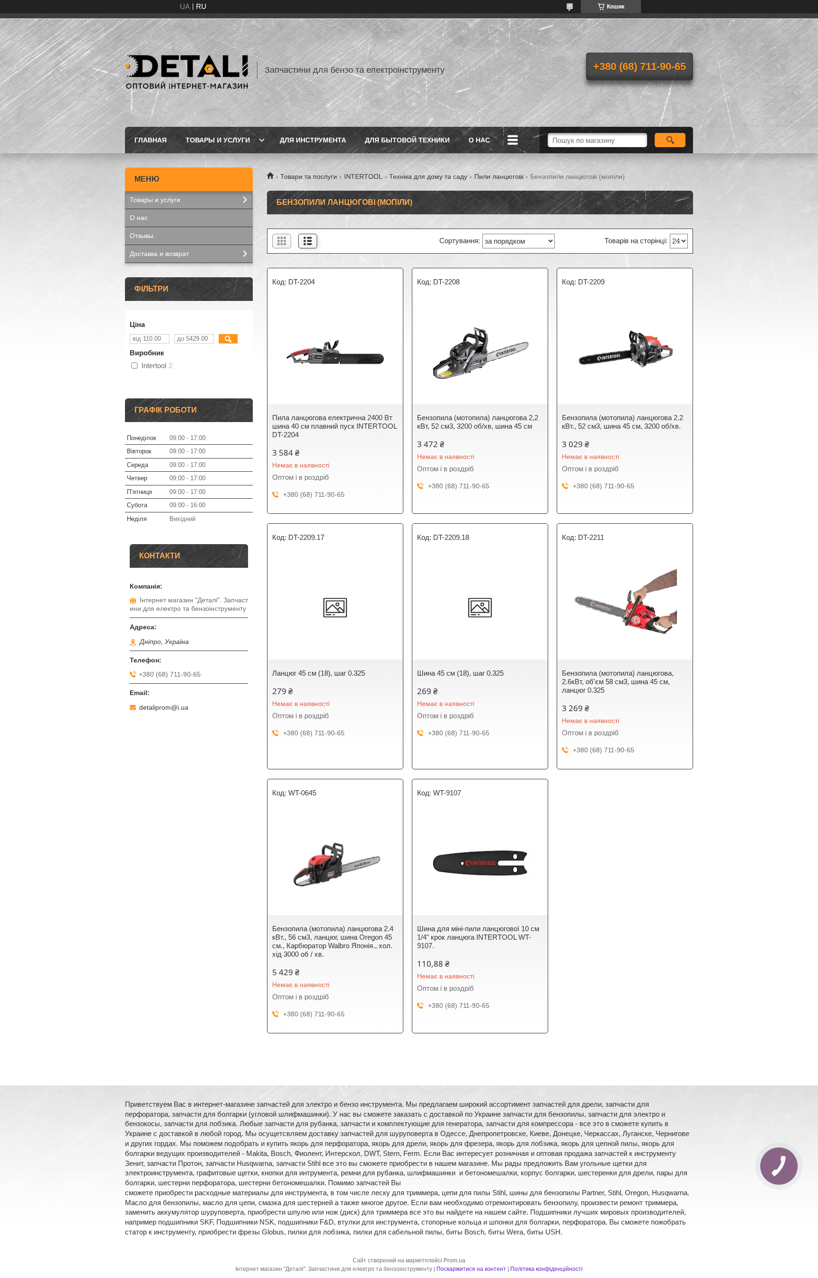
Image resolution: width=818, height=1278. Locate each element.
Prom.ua (454, 1260)
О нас (479, 140)
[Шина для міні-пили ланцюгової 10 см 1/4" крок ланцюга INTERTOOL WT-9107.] (480, 863)
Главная (150, 140)
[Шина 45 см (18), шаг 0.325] (480, 607)
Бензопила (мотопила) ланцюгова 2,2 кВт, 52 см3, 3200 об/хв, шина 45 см (477, 422)
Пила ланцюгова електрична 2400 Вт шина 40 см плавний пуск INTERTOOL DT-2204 (334, 426)
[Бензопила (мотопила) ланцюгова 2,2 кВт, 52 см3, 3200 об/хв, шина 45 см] (480, 352)
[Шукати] (670, 140)
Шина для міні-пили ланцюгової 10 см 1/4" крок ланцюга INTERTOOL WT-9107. (478, 937)
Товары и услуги (218, 140)
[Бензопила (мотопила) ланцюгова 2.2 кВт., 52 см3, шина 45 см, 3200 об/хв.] (625, 352)
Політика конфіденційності (546, 1269)
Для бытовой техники (407, 140)
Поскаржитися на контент (471, 1269)
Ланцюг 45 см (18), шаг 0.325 (318, 673)
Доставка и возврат (159, 253)
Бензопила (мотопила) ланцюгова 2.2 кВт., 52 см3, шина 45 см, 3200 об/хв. (622, 422)
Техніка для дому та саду (428, 176)
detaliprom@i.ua (163, 707)
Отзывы (141, 235)
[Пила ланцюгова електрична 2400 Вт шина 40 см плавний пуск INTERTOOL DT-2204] (335, 352)
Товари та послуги (308, 176)
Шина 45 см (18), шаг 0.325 (460, 673)
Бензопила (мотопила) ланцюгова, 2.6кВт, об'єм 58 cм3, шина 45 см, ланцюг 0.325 (618, 681)
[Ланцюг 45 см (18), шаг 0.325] (335, 607)
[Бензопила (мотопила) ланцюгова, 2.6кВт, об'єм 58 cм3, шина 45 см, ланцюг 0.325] (625, 607)
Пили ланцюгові (499, 176)
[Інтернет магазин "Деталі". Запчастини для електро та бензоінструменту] (186, 70)
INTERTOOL (363, 176)
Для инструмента (313, 140)
